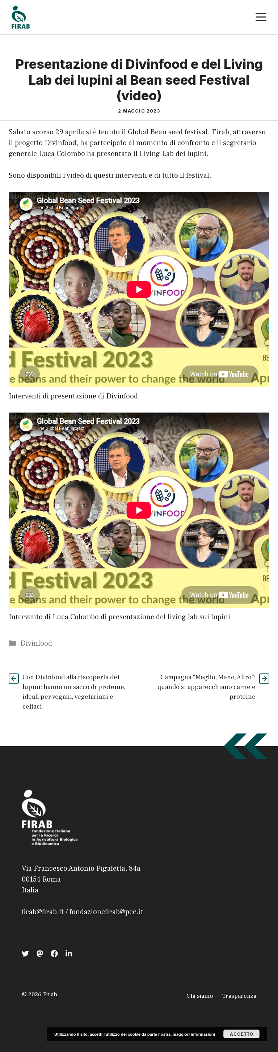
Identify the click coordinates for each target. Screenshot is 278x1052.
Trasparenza (239, 996)
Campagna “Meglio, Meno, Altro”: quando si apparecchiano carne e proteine (206, 687)
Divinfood (36, 643)
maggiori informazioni (194, 1034)
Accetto (241, 1034)
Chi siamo (199, 996)
